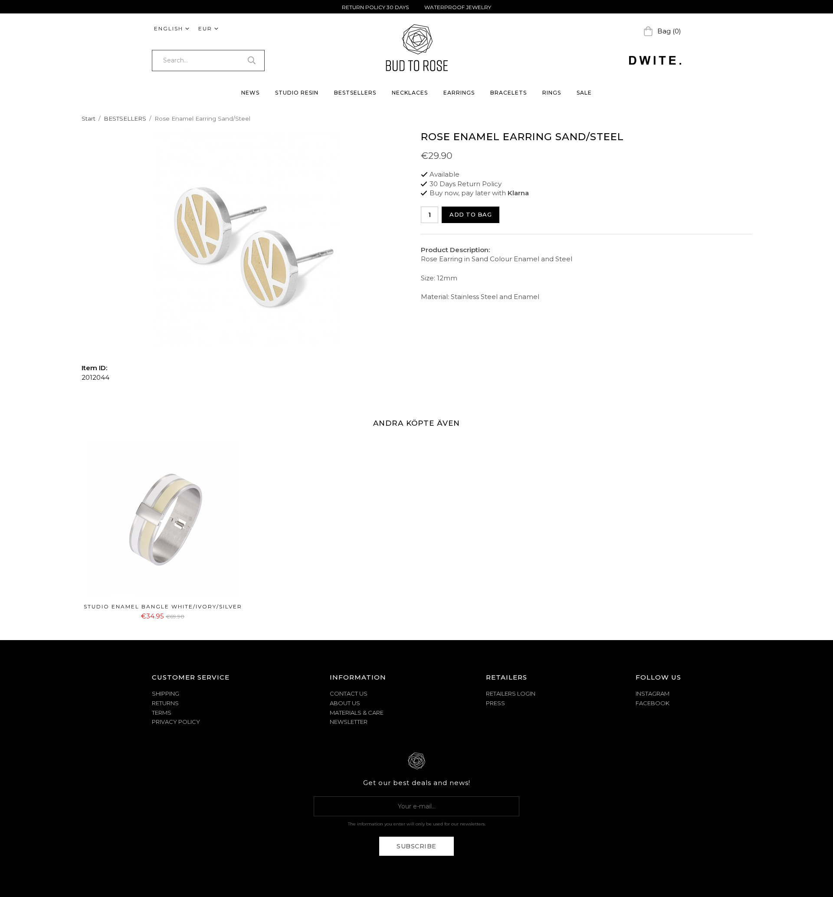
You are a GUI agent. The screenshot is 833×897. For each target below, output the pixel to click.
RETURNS (165, 703)
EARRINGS (459, 92)
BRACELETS (508, 92)
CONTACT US (348, 693)
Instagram (652, 693)
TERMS (161, 712)
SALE (584, 92)
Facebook (652, 703)
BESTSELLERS (355, 92)
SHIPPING (165, 693)
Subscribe (416, 846)
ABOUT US (345, 703)
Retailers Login (510, 693)
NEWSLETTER (348, 721)
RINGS (551, 92)
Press (495, 703)
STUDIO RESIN (296, 92)
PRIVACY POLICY (176, 721)
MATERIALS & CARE (357, 712)
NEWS (250, 92)
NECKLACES (410, 92)
